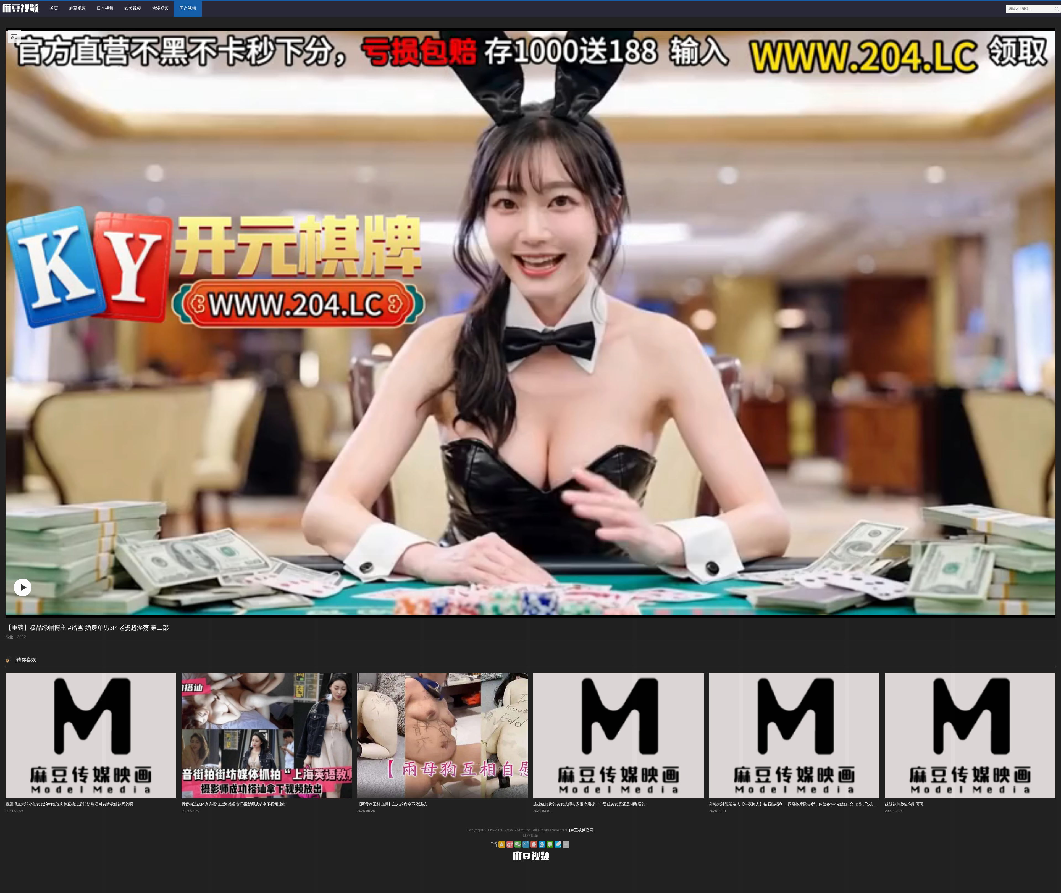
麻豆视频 (77, 8)
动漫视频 (160, 8)
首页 (54, 8)
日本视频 (105, 8)
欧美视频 (132, 8)
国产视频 (188, 8)
